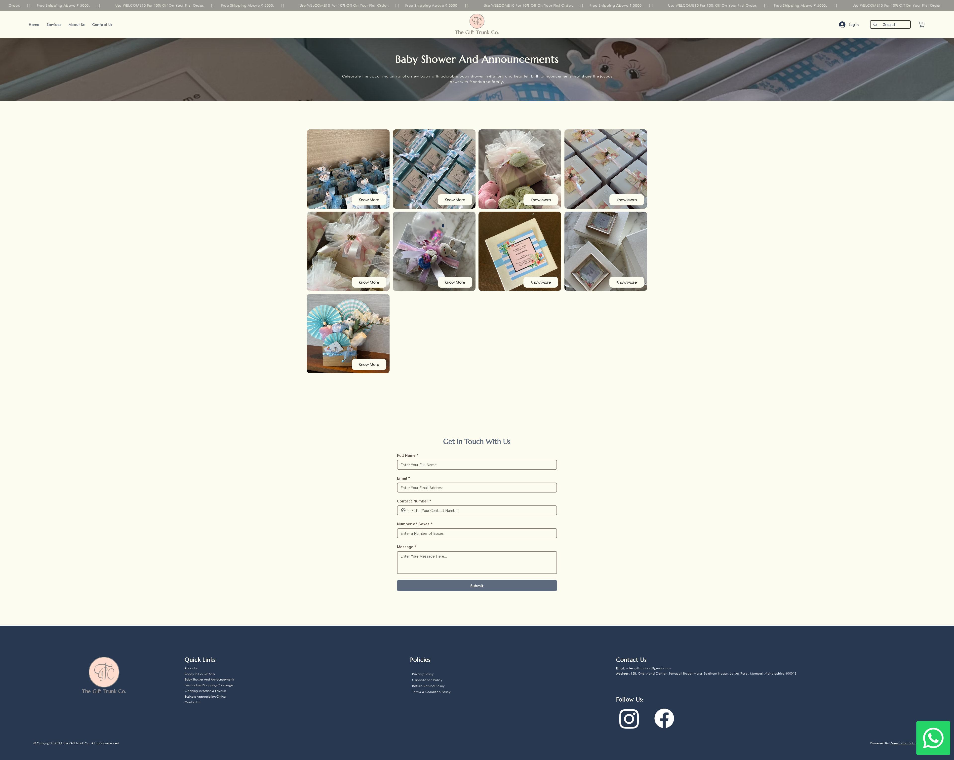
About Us (191, 668)
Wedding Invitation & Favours (205, 691)
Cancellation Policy (427, 680)
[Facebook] (664, 718)
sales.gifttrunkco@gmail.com (648, 668)
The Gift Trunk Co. (477, 32)
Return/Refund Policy (428, 686)
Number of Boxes (415, 523)
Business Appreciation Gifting (205, 696)
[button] (921, 25)
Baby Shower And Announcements (210, 679)
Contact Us (193, 702)
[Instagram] (629, 718)
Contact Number (414, 500)
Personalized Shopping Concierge (209, 685)
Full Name (408, 455)
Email (403, 478)
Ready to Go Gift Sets (200, 674)
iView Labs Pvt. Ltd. (905, 743)
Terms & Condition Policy (431, 692)
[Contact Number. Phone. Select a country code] (405, 510)
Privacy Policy (423, 674)
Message (406, 546)
